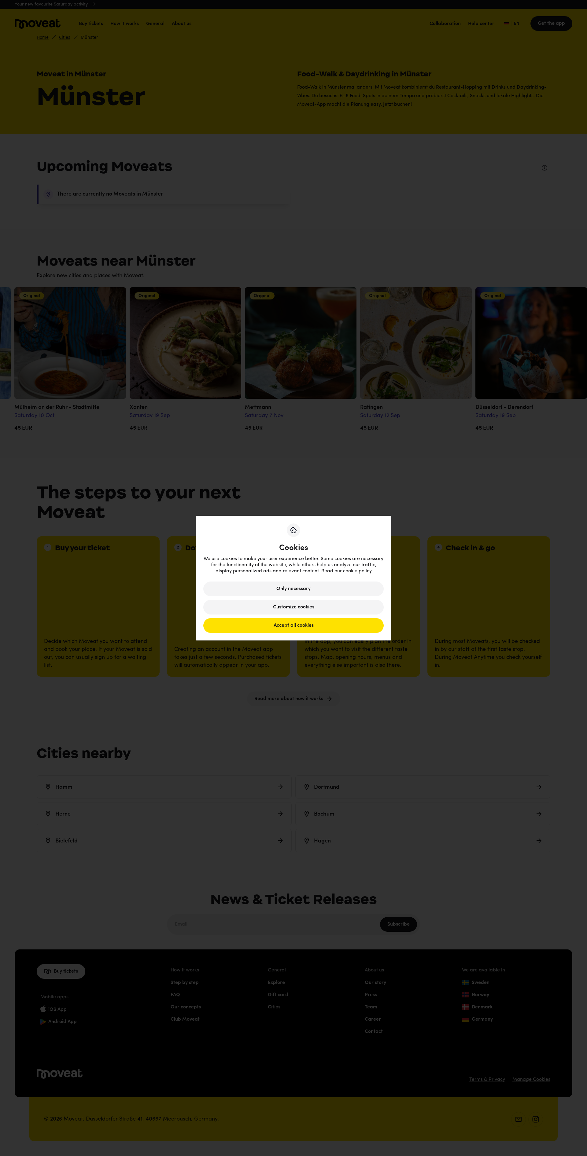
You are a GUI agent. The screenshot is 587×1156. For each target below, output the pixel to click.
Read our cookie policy (346, 571)
